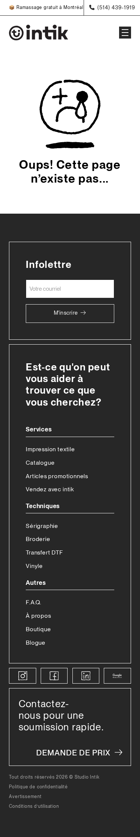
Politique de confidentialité (38, 787)
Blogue (36, 642)
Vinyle (34, 566)
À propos (38, 616)
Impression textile (50, 449)
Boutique (38, 629)
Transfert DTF (44, 552)
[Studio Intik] (56, 32)
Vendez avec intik (50, 489)
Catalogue (40, 462)
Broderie (38, 539)
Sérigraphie (42, 526)
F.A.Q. (33, 602)
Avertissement (25, 796)
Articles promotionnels (57, 476)
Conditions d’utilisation (34, 806)
